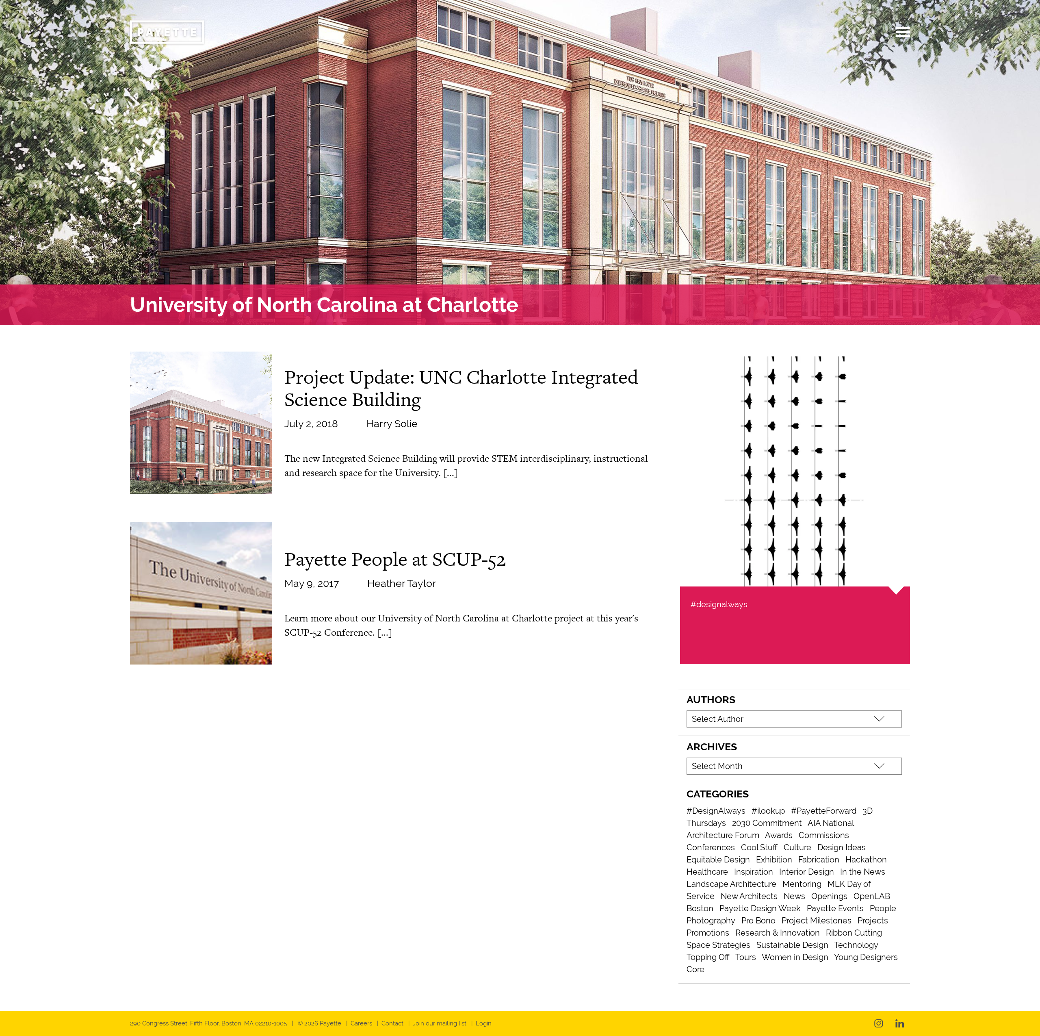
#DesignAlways (716, 811)
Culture (797, 847)
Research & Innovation (777, 933)
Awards (779, 835)
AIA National (831, 823)
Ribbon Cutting (854, 933)
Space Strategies (718, 945)
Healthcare (707, 872)
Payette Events (835, 908)
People (883, 908)
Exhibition (774, 859)
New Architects (749, 896)
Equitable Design (718, 859)
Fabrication (818, 859)
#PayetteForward (823, 811)
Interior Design (806, 872)
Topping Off (708, 957)
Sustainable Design (792, 945)
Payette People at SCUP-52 (395, 558)
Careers (361, 1023)
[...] (450, 472)
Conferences (711, 847)
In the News (862, 872)
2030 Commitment (767, 823)
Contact (392, 1023)
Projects (873, 920)
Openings (829, 896)
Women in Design (795, 957)
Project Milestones (817, 920)
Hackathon (866, 859)
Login (484, 1023)
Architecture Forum (723, 835)
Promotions (708, 933)
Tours (745, 957)
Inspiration (753, 872)
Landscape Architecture (731, 884)
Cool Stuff (759, 847)
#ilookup (768, 811)
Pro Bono (758, 920)
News (794, 896)
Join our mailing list (439, 1023)
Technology (856, 945)
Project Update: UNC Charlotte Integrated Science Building (461, 388)
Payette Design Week (760, 908)
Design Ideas (841, 847)
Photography (711, 920)
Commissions (824, 835)
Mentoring (801, 884)
